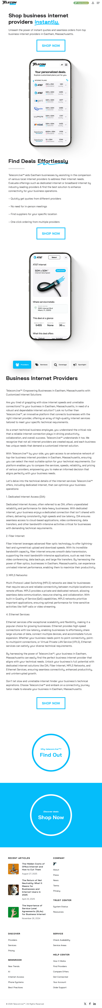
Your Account (59, 982)
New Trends (14, 966)
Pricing (11, 950)
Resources (58, 911)
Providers (12, 940)
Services (12, 945)
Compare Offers (61, 971)
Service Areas (59, 945)
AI (9, 971)
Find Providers (60, 966)
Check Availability (61, 940)
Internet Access (16, 976)
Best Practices (15, 987)
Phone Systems (16, 982)
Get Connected (60, 976)
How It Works (59, 961)
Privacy (56, 890)
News (56, 880)
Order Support (60, 987)
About (56, 869)
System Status (60, 906)
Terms (56, 885)
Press (56, 875)
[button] (98, 3)
